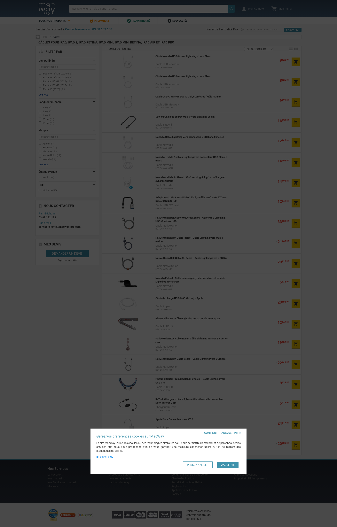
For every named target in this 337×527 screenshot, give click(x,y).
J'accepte (228, 465)
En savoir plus (104, 456)
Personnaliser (197, 465)
